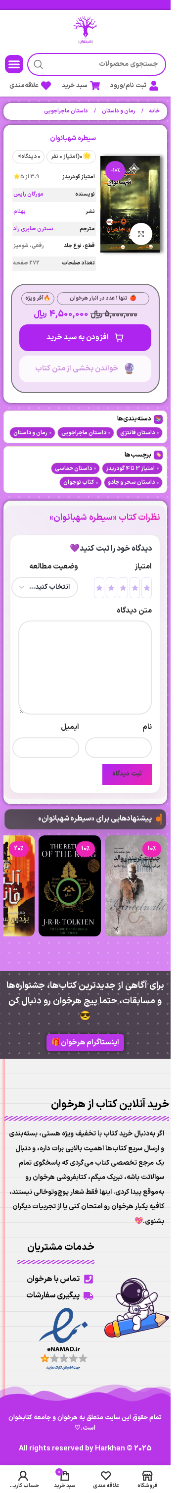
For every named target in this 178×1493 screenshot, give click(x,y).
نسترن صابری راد (33, 229)
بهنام (19, 211)
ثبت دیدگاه (127, 774)
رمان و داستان (118, 111)
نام (147, 727)
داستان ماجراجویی (66, 111)
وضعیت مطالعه (53, 566)
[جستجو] (38, 64)
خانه (154, 111)
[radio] (146, 587)
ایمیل (70, 727)
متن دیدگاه (134, 611)
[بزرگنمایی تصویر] (141, 234)
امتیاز (143, 566)
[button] (14, 64)
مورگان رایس (28, 194)
